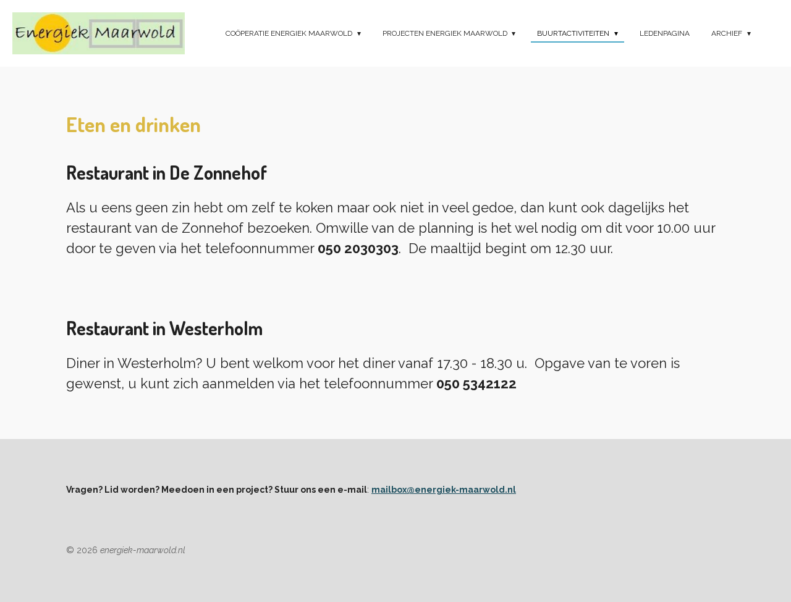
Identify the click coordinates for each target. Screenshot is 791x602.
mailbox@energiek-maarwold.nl (443, 490)
